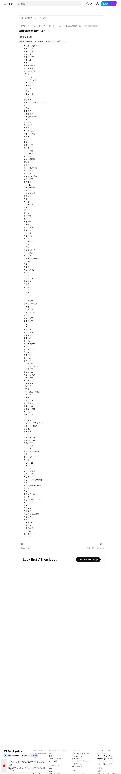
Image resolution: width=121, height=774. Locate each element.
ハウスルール (77, 764)
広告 (99, 771)
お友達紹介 (76, 759)
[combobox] (61, 17)
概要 (50, 768)
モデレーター (77, 766)
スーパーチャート (40, 753)
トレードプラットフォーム (107, 764)
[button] (24, 26)
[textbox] (63, 18)
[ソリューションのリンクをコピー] (49, 31)
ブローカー (53, 771)
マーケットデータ (55, 759)
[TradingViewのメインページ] (11, 3)
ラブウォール (77, 756)
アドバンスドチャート (105, 761)
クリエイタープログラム (81, 761)
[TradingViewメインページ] (13, 751)
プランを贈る (53, 761)
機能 (50, 753)
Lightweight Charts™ (105, 759)
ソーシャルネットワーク (81, 753)
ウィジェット (102, 753)
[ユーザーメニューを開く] (97, 3)
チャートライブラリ (104, 756)
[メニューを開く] (4, 3)
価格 (50, 756)
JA (91, 4)
